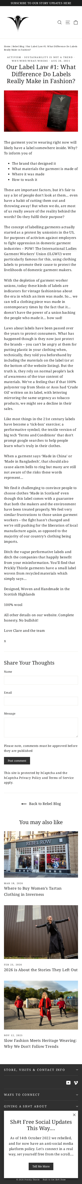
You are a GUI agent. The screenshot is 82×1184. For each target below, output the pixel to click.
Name (8, 671)
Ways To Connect (22, 1095)
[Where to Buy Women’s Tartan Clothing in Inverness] (41, 854)
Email (8, 692)
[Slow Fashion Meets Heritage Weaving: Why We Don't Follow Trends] (41, 1005)
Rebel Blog (18, 46)
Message (9, 713)
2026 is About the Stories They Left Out (41, 969)
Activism (14, 57)
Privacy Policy (30, 778)
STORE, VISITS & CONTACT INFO (34, 1070)
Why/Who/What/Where (30, 60)
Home (7, 46)
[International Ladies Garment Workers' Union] (62, 254)
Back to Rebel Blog (44, 803)
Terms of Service (61, 778)
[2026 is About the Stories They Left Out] (41, 932)
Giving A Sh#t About (25, 1106)
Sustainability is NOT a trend (48, 57)
